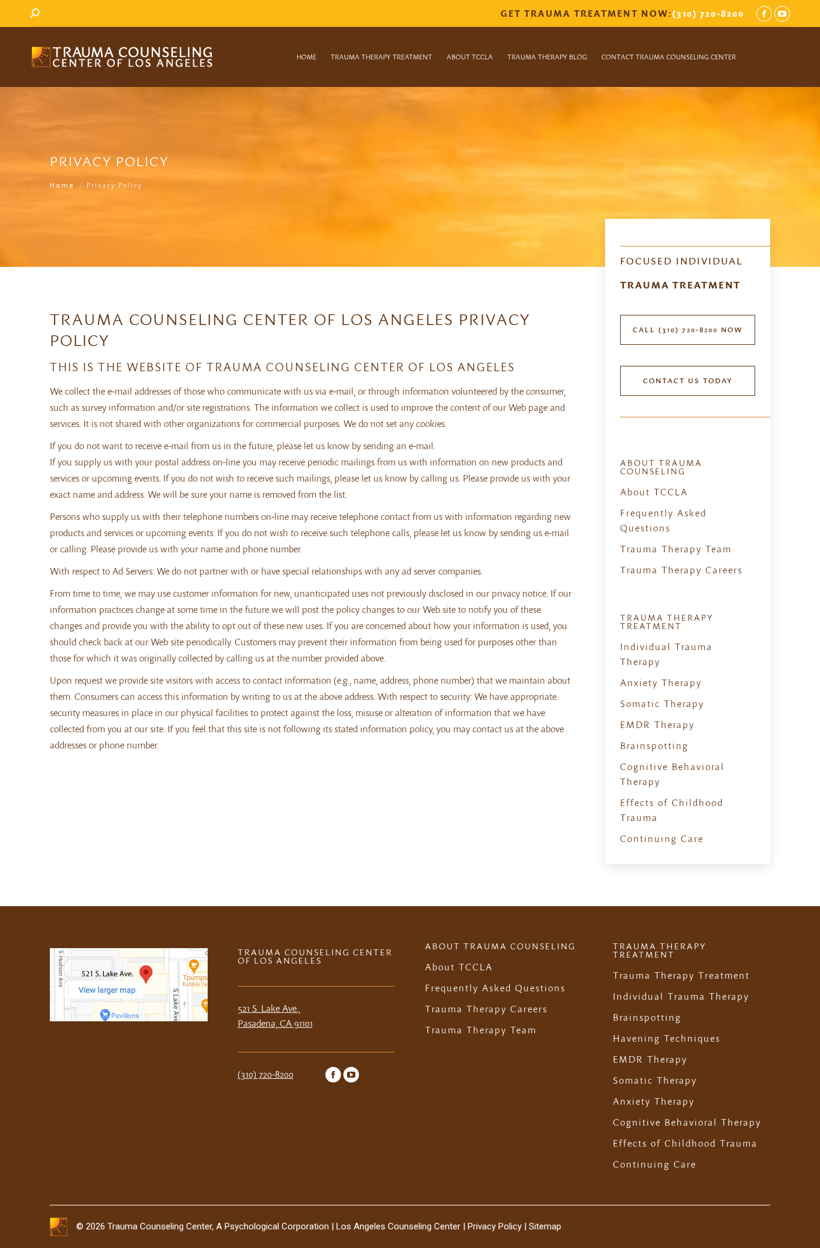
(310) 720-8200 (708, 13)
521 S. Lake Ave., (269, 1008)
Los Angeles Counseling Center (398, 1226)
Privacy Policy (496, 1226)
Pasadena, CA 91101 (275, 1023)
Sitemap (545, 1226)
